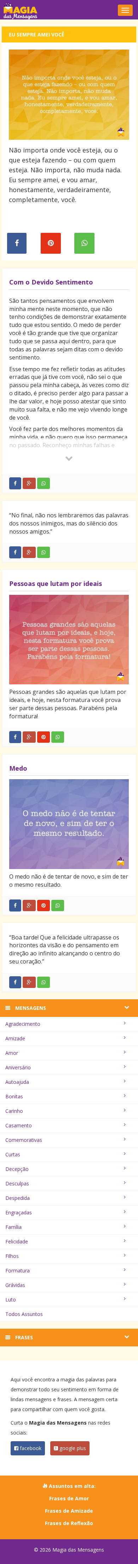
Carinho (14, 1111)
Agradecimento (22, 1023)
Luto (10, 1299)
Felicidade (16, 1241)
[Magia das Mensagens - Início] (69, 10)
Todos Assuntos (24, 1314)
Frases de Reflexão (69, 1523)
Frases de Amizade (69, 1510)
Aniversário (18, 1067)
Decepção (17, 1169)
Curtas (12, 1154)
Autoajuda (17, 1082)
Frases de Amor (69, 1498)
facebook (29, 1448)
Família (13, 1227)
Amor (11, 1053)
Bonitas (14, 1096)
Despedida (17, 1198)
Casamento (18, 1125)
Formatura (17, 1270)
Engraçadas (18, 1212)
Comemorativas (23, 1140)
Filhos (12, 1256)
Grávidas (15, 1285)
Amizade (15, 1038)
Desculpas (17, 1183)
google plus (72, 1448)
